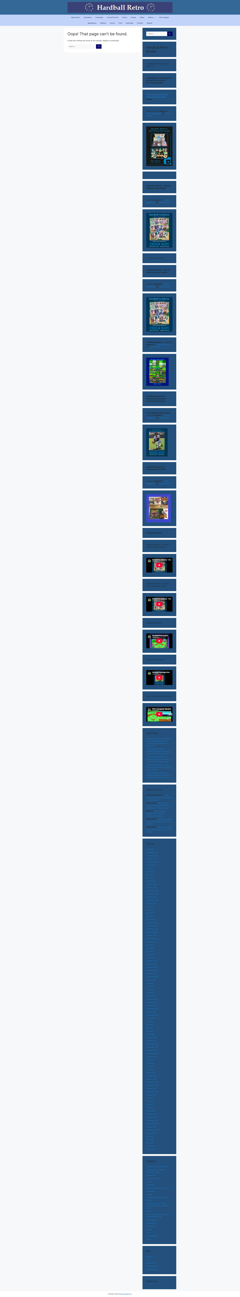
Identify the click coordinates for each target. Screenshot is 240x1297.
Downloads (129, 23)
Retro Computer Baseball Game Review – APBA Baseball (158, 797)
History (124, 17)
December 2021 (152, 1005)
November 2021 (152, 1009)
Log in (148, 1260)
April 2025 (150, 878)
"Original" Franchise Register (157, 1166)
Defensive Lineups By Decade (157, 1188)
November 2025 (152, 855)
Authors (150, 17)
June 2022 (150, 986)
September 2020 (152, 1053)
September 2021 (152, 1015)
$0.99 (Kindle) (164, 484)
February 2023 (151, 961)
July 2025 (150, 868)
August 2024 (151, 903)
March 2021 (150, 1034)
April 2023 (150, 954)
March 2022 (150, 996)
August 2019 (151, 1095)
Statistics (103, 23)
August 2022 (151, 980)
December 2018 (152, 1120)
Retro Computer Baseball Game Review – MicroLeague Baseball (156, 813)
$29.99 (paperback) (153, 113)
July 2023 (150, 945)
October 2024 (151, 897)
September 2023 (152, 938)
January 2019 (151, 1117)
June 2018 (150, 1139)
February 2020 (151, 1076)
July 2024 (150, 906)
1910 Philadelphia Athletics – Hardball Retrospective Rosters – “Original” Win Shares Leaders (158, 759)
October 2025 (151, 859)
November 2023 (152, 932)
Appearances (92, 23)
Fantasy (133, 17)
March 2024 (150, 919)
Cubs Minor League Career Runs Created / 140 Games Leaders (159, 821)
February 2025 (151, 884)
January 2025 (151, 887)
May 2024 (150, 913)
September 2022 (152, 977)
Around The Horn (112, 17)
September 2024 (152, 900)
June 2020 (150, 1063)
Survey (112, 23)
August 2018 (151, 1133)
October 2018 (151, 1127)
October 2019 (151, 1088)
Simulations (88, 17)
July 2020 (150, 1060)
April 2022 (150, 993)
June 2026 (150, 849)
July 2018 (149, 1136)
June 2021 (150, 1025)
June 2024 (150, 910)
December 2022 (152, 967)
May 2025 (150, 875)
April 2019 (150, 1107)
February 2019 (151, 1114)
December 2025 (152, 852)
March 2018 (150, 1149)
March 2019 (150, 1111)
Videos (142, 17)
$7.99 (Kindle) (164, 418)
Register (149, 23)
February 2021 (151, 1037)
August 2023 (151, 942)
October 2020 (151, 1050)
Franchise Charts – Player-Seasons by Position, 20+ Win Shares (157, 1205)
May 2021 (150, 1028)
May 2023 (150, 951)
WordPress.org (151, 1269)
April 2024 (150, 916)
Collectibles (99, 17)
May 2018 (150, 1143)
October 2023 (151, 935)
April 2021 (150, 1031)
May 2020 (150, 1066)
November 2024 (152, 894)
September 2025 (152, 862)
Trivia (120, 23)
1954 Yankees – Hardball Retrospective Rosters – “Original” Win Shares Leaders (158, 805)
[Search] (99, 46)
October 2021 (151, 1012)
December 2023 (152, 929)
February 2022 (151, 999)
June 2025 (150, 871)
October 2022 (151, 973)
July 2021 (149, 1021)
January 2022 (151, 1002)
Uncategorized (151, 1236)
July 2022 (150, 983)
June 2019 (150, 1101)
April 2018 (150, 1146)
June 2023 (150, 948)
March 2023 (150, 958)
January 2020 (151, 1079)
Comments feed (152, 1266)
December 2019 (152, 1082)
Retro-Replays (164, 17)
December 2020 (152, 1044)
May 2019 (150, 1104)
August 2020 (151, 1056)
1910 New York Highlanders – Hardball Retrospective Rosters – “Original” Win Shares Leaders (158, 775)
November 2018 (152, 1123)
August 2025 (151, 865)
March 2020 (150, 1072)
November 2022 (152, 970)
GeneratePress (127, 1294)
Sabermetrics (75, 17)
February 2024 (151, 922)
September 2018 (152, 1130)
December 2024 (152, 891)
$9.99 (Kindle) (164, 202)
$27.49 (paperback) (163, 345)
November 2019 (152, 1085)
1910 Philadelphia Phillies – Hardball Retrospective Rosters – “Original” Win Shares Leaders (158, 751)
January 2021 (151, 1040)
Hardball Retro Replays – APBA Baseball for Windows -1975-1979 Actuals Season (159, 767)
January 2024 (151, 926)
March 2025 (150, 881)
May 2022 (150, 989)
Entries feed (150, 1263)
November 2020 (152, 1047)
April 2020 (150, 1069)
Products (140, 23)
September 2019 (152, 1092)
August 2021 (151, 1018)
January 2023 (151, 964)
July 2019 (149, 1098)
